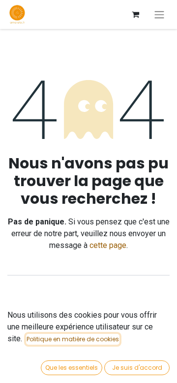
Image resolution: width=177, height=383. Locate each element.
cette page (107, 245)
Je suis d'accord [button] (137, 367)
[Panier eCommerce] (135, 14)
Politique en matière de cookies (73, 339)
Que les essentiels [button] (71, 367)
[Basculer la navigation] (159, 14)
